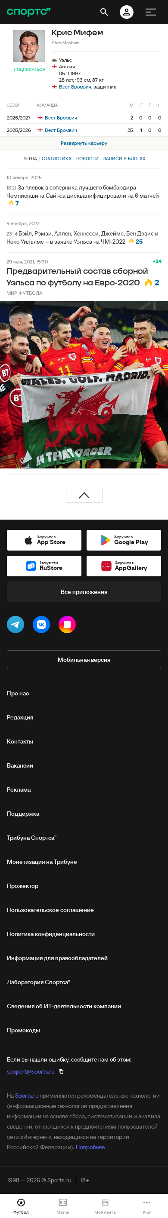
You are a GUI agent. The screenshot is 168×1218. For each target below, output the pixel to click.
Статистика (57, 159)
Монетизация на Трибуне (42, 862)
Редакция (20, 717)
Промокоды (23, 1030)
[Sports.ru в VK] (43, 626)
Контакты (20, 741)
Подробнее (90, 1147)
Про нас (18, 693)
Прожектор (22, 886)
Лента (30, 159)
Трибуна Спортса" (31, 838)
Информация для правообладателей (57, 958)
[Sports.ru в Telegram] (17, 626)
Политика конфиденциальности (51, 934)
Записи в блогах (124, 159)
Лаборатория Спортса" (38, 982)
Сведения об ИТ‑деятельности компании (64, 1006)
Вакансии (20, 765)
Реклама (19, 789)
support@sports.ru (30, 1071)
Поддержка (23, 813)
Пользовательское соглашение (50, 910)
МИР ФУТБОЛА (24, 293)
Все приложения (84, 592)
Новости (87, 159)
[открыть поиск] (104, 12)
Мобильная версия (84, 660)
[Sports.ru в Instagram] (69, 626)
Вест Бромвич (75, 86)
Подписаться (29, 69)
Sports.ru (26, 1095)
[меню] (150, 12)
